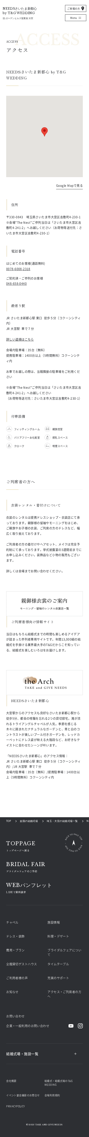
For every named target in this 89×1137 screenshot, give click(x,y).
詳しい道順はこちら (20, 339)
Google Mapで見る (69, 186)
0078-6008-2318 (18, 269)
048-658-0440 (16, 283)
